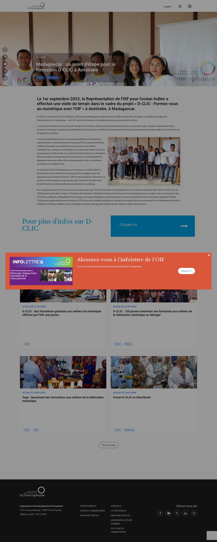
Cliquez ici (185, 271)
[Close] (209, 255)
